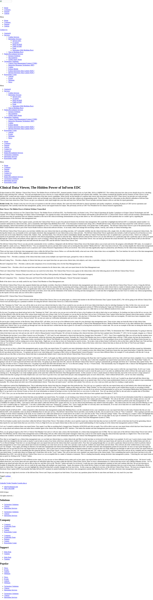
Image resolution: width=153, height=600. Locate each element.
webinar (8, 476)
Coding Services (13, 37)
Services (7, 35)
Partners (6, 528)
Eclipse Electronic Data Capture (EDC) (21, 71)
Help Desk (7, 552)
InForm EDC (16, 41)
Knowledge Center (10, 74)
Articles (6, 13)
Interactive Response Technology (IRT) (21, 65)
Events (10, 78)
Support (6, 11)
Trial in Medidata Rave (15, 52)
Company (7, 10)
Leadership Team (10, 526)
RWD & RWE (17, 44)
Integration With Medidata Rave (23, 50)
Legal (15, 496)
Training (7, 554)
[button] (76, 17)
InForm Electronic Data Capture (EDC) (21, 73)
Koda (14, 48)
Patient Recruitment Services (13, 54)
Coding (10, 67)
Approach (7, 33)
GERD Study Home (15, 59)
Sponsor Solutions (14, 56)
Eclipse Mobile (13, 69)
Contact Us (8, 149)
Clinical (6, 506)
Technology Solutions (11, 61)
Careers (6, 530)
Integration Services (14, 39)
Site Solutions (12, 58)
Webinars (11, 80)
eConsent (15, 42)
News (10, 82)
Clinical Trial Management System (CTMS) (22, 63)
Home (6, 8)
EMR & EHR (17, 46)
